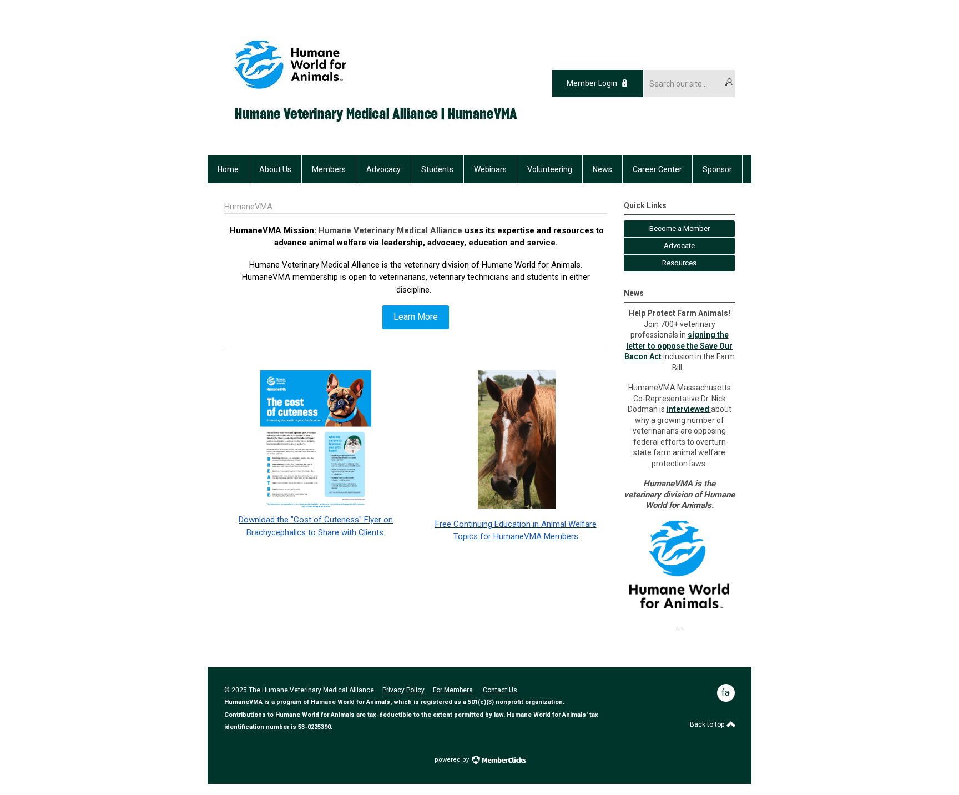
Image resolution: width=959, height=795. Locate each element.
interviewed (689, 409)
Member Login (592, 83)
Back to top (708, 724)
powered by (453, 759)
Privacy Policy (403, 690)
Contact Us (500, 690)
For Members (453, 690)
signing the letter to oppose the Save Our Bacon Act (678, 345)
